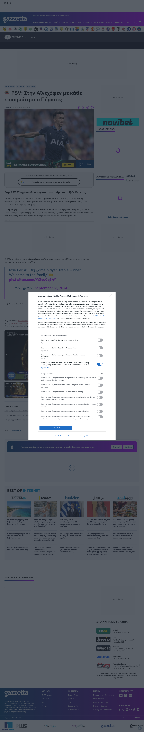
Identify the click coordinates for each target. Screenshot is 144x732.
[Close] (111, 296)
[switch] (100, 340)
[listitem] (72, 335)
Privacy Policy (85, 436)
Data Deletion (59, 436)
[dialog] (72, 366)
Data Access (72, 436)
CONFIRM (56, 428)
